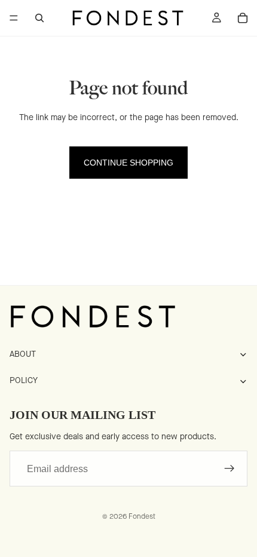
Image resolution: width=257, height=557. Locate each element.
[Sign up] (229, 468)
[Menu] (13, 18)
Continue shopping (128, 162)
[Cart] (243, 18)
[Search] (39, 18)
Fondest (141, 516)
